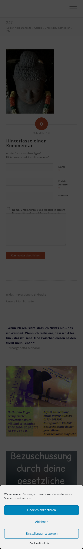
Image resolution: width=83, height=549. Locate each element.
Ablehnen (41, 522)
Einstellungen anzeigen (41, 533)
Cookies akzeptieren (41, 510)
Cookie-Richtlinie (39, 543)
